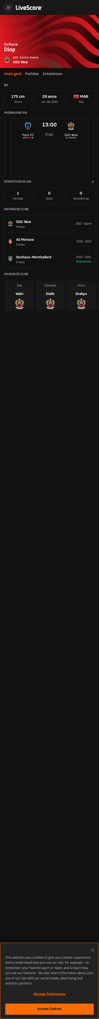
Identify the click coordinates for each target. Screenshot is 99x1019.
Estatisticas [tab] (52, 73)
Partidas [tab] (32, 73)
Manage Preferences (49, 994)
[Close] (92, 950)
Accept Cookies (49, 1009)
